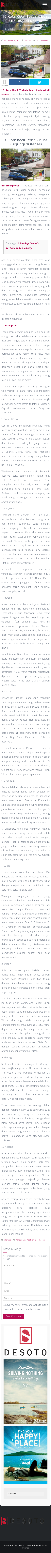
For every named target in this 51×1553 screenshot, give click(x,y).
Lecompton (10, 325)
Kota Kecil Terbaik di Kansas (34, 1240)
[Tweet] (39, 82)
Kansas (19, 1240)
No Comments (42, 40)
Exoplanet (36, 1545)
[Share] (19, 82)
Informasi (7, 1240)
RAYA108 (12, 1493)
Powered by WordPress (14, 1545)
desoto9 (27, 40)
